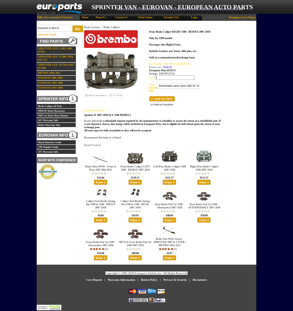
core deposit (93, 120)
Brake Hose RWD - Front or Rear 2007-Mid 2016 (100, 168)
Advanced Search (46, 34)
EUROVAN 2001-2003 (50, 77)
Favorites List (171, 17)
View (101, 182)
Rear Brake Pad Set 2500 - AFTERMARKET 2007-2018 (204, 206)
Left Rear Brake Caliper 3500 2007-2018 (169, 168)
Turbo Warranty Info (49, 125)
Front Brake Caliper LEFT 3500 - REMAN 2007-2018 (135, 168)
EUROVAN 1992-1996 (50, 87)
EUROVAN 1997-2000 (50, 82)
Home (85, 17)
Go (77, 29)
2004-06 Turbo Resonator (51, 110)
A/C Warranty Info (48, 120)
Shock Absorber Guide (49, 142)
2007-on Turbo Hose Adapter (53, 115)
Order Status (145, 17)
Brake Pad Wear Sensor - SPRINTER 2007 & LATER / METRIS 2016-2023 (169, 242)
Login (194, 17)
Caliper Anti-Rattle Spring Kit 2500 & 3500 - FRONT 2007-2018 (100, 204)
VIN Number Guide (48, 147)
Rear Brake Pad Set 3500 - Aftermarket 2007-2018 (169, 206)
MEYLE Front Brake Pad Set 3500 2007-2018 (135, 244)
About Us (100, 17)
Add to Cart (162, 99)
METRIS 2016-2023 (49, 72)
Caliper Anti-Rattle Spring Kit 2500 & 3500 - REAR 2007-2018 (135, 204)
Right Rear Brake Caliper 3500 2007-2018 (204, 168)
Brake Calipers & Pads (50, 106)
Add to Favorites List (162, 105)
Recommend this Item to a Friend (102, 137)
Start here (67, 17)
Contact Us (121, 17)
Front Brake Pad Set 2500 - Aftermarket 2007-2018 (101, 244)
